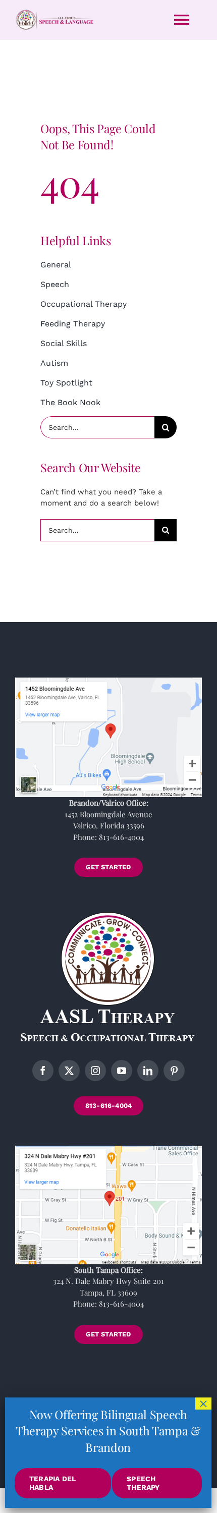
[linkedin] (147, 1070)
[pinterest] (174, 1070)
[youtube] (121, 1070)
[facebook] (42, 1070)
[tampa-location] (108, 1149)
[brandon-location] (108, 681)
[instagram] (95, 1070)
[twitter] (69, 1070)
